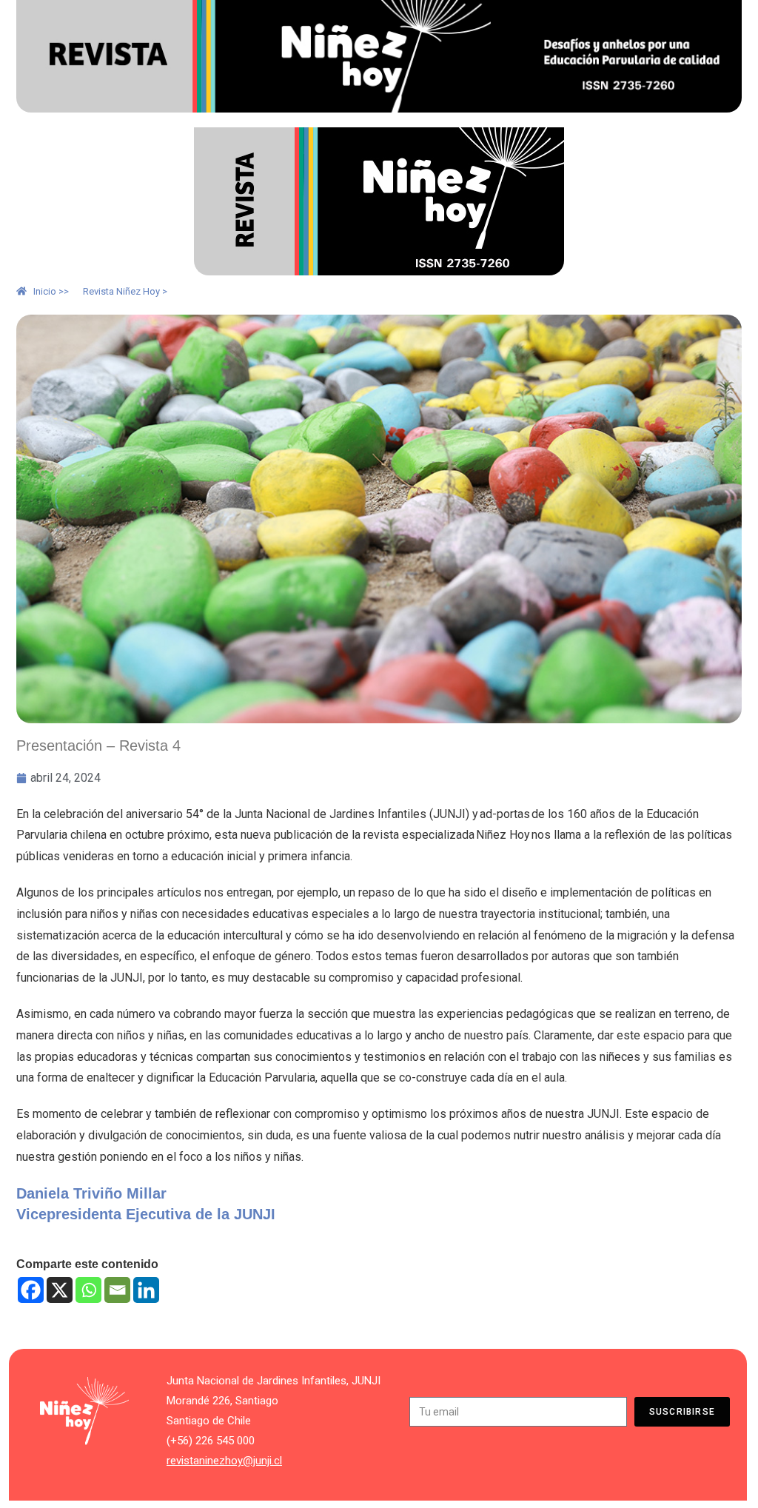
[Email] (117, 1290)
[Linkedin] (146, 1290)
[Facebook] (31, 1290)
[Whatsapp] (88, 1290)
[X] (60, 1290)
